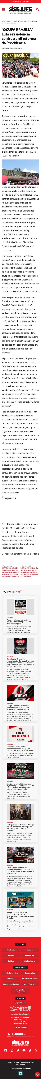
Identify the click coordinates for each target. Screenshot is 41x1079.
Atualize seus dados (30, 978)
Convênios (11, 978)
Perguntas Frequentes (20, 991)
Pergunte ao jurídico (11, 984)
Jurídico (11, 961)
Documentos (30, 973)
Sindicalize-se (29, 961)
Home (3, 21)
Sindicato (11, 950)
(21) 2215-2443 (20, 1003)
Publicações (30, 955)
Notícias (9, 21)
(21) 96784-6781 (20, 1027)
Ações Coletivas (30, 984)
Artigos (11, 955)
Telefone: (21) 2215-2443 (20, 1)
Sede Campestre (11, 973)
